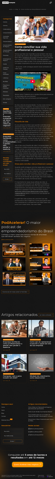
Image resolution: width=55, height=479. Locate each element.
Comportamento (7, 32)
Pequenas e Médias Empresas (6, 86)
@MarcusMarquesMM (7, 239)
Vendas (5, 102)
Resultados (6, 95)
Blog (16, 9)
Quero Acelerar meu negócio (26, 464)
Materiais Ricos (5, 420)
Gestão (5, 64)
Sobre (3, 410)
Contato (3, 416)
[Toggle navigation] (51, 2)
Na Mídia (5, 81)
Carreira (5, 22)
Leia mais (6, 128)
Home (11, 9)
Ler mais (5, 350)
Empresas (5, 55)
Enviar (7, 179)
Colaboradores (7, 29)
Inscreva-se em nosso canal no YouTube (14, 292)
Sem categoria (7, 99)
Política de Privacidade (16, 476)
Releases (5, 91)
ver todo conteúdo (45, 315)
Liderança (5, 78)
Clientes (5, 25)
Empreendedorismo (8, 41)
